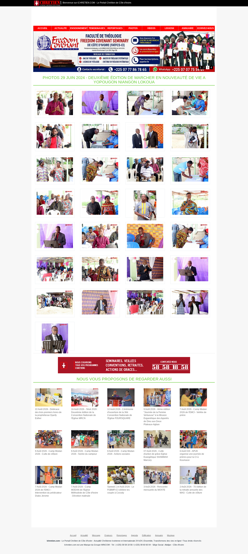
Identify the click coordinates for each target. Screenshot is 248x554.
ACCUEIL (42, 28)
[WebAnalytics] (124, 552)
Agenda (134, 535)
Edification (146, 535)
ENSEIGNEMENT (79, 28)
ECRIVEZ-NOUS (205, 28)
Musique (170, 535)
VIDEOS (151, 28)
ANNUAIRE (188, 28)
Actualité (84, 535)
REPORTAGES (115, 28)
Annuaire (159, 535)
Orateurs (108, 535)
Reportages (122, 535)
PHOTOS (133, 28)
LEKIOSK (169, 28)
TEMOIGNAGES (97, 28)
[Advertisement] (124, 17)
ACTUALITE (60, 28)
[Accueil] (47, 5)
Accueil (73, 535)
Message (96, 535)
